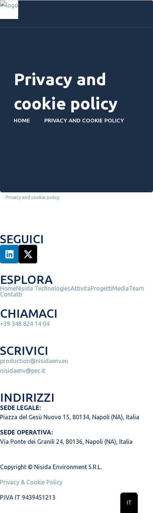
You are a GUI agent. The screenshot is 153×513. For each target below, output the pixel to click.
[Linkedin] (9, 254)
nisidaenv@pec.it (22, 370)
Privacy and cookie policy (32, 197)
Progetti (101, 288)
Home (23, 120)
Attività (81, 288)
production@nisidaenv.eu (34, 361)
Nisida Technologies (43, 288)
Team (136, 288)
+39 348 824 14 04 (24, 323)
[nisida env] (9, 9)
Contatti (11, 294)
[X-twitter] (28, 254)
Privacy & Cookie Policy (31, 482)
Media (120, 288)
